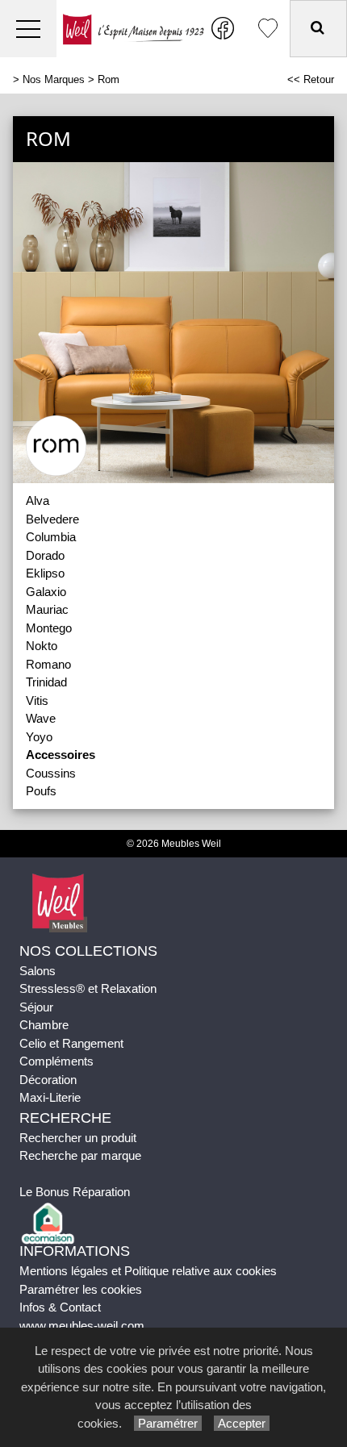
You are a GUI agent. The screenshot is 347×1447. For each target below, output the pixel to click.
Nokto (41, 646)
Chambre (44, 1025)
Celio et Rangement (71, 1043)
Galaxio (46, 591)
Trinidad (46, 682)
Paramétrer (168, 1423)
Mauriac (47, 609)
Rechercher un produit (77, 1138)
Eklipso (45, 573)
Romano (48, 664)
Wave (41, 718)
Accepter (242, 1423)
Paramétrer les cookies (80, 1289)
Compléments (56, 1061)
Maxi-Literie (50, 1097)
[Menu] (28, 28)
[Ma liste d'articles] (268, 28)
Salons (37, 971)
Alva (37, 500)
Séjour (36, 1007)
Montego (49, 628)
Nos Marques (54, 79)
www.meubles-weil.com (81, 1325)
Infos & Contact (60, 1307)
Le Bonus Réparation (74, 1192)
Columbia (51, 537)
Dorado (45, 555)
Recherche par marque (80, 1155)
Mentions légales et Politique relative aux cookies (148, 1271)
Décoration (48, 1079)
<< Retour (310, 79)
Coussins (51, 773)
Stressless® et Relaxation (88, 988)
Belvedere (52, 519)
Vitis (37, 700)
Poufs (41, 791)
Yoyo (39, 737)
